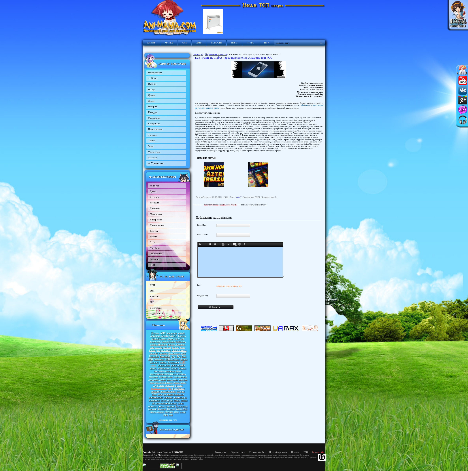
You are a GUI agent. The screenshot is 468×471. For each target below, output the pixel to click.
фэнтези (171, 408)
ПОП (152, 285)
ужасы (160, 406)
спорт (181, 403)
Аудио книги (156, 313)
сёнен (177, 400)
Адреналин (173, 362)
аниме (153, 365)
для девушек (180, 376)
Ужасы (151, 140)
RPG (150, 359)
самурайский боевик (165, 403)
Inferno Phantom (158, 344)
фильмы (162, 408)
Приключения (155, 129)
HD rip (151, 89)
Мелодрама (154, 118)
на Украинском (155, 163)
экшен (160, 411)
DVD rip (152, 84)
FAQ (305, 452)
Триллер (152, 135)
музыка (178, 385)
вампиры (169, 370)
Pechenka (154, 356)
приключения (156, 397)
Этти (150, 146)
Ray (179, 356)
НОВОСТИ (216, 42)
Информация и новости (216, 54)
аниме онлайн (178, 365)
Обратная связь (238, 452)
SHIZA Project (172, 359)
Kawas (152, 350)
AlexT (239, 197)
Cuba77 (173, 335)
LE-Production (179, 350)
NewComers (174, 353)
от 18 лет (152, 78)
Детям (151, 101)
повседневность (175, 394)
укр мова (169, 406)
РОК (152, 290)
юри (165, 414)
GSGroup (180, 341)
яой (171, 414)
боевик (174, 368)
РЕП (152, 302)
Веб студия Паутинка (161, 452)
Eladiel (181, 335)
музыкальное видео (161, 388)
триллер (152, 406)
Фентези (152, 157)
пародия (162, 394)
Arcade (164, 335)
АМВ (198, 42)
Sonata (183, 359)
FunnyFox (155, 341)
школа (153, 411)
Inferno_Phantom (176, 344)
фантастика (181, 406)
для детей (153, 379)
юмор (183, 411)
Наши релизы (155, 72)
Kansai (175, 347)
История (152, 106)
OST (183, 353)
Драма (151, 95)
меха (161, 385)
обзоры (180, 391)
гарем (173, 373)
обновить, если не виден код (229, 286)
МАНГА (169, 42)
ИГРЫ (234, 42)
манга (176, 382)
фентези (152, 408)
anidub (181, 332)
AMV (163, 332)
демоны (181, 373)
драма (162, 379)
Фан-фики (155, 248)
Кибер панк (154, 123)
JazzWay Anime (163, 347)
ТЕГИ (266, 42)
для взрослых (166, 376)
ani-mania (172, 332)
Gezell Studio (168, 341)
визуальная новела (159, 373)
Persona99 (165, 356)
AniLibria (155, 335)
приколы (168, 397)
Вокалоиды (156, 307)
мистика (169, 385)
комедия (154, 382)
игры (175, 379)
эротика (169, 411)
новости (155, 391)
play (173, 356)
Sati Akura (159, 359)
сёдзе (170, 400)
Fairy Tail (179, 338)
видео (179, 370)
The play (154, 362)
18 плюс (155, 332)
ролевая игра (180, 397)
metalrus (163, 353)
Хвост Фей (181, 408)
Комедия (152, 112)
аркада (153, 368)
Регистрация (220, 452)
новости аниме (168, 391)
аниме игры (164, 365)
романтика (154, 400)
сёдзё (163, 400)
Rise (184, 356)
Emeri (170, 338)
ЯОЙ (152, 265)
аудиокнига (163, 368)
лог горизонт (165, 382)
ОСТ (184, 42)
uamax (163, 362)
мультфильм (178, 388)
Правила (295, 452)
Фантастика (154, 151)
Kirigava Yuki (164, 350)
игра (169, 379)
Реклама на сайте (257, 452)
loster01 (154, 353)
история (183, 379)
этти (176, 411)
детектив (153, 376)
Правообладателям (278, 452)
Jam (152, 347)
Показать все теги (168, 419)
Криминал (155, 208)
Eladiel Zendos (158, 338)
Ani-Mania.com (161, 455)
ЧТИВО (250, 42)
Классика (154, 296)
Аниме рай (198, 54)
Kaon (182, 347)
